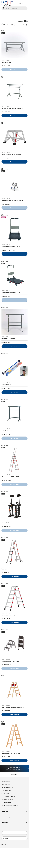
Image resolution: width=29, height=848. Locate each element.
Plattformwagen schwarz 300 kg (11, 292)
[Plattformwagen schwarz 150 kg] (14, 230)
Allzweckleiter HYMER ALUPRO (10, 477)
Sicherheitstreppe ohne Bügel (10, 661)
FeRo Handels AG (8, 843)
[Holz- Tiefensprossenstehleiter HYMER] (14, 690)
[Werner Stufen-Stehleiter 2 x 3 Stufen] (14, 183)
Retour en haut (14, 774)
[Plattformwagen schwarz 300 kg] (14, 276)
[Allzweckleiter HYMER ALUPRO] (14, 460)
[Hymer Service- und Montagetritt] (14, 137)
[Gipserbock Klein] (14, 45)
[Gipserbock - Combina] (14, 322)
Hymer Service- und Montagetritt (11, 154)
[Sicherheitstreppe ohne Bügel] (14, 644)
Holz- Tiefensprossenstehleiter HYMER (12, 707)
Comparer (20, 21)
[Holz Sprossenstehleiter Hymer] (14, 736)
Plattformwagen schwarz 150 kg (10, 246)
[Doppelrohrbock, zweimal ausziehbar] (14, 91)
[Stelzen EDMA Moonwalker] (14, 506)
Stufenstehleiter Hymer (8, 615)
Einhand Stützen (6, 384)
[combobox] (14, 8)
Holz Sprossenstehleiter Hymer (10, 753)
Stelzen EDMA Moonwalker (9, 523)
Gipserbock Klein (6, 62)
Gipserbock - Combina (8, 338)
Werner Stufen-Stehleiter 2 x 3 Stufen (12, 200)
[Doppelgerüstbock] (14, 414)
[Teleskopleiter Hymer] (14, 552)
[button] (23, 3)
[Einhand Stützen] (14, 368)
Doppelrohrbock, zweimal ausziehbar (12, 108)
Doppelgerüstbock (6, 431)
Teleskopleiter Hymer (7, 569)
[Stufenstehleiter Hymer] (14, 598)
